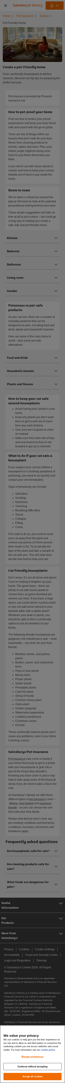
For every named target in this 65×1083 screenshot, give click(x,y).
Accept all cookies (32, 1076)
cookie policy (48, 1050)
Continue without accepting (32, 1066)
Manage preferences (32, 1056)
